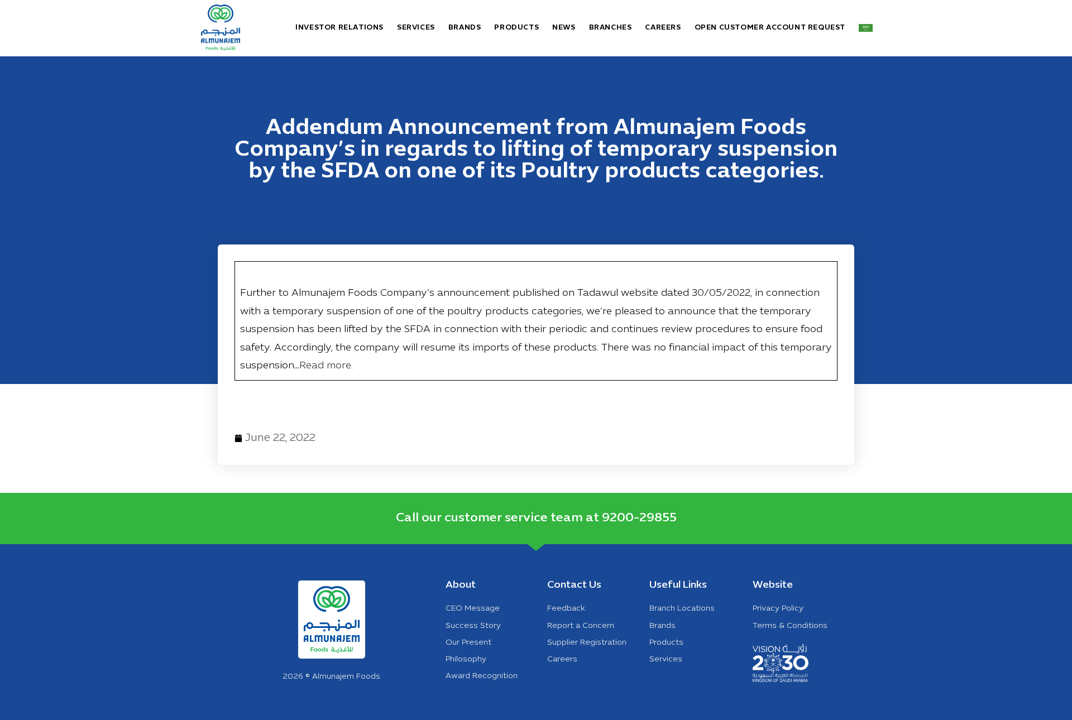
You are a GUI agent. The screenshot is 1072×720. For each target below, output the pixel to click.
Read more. (326, 366)
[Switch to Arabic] (865, 28)
